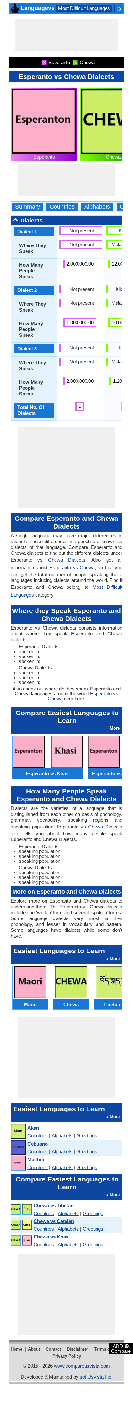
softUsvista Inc (95, 1377)
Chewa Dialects (66, 560)
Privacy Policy (66, 1356)
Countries (62, 206)
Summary (27, 206)
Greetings (87, 1135)
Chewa (113, 157)
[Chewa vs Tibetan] (21, 1209)
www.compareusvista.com (82, 1366)
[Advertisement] (66, 35)
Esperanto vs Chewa (72, 567)
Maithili (35, 1159)
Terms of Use (107, 1349)
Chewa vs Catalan (54, 1221)
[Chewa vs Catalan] (21, 1225)
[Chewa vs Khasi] (21, 1240)
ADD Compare (121, 1348)
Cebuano (37, 1143)
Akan (33, 1128)
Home (16, 1349)
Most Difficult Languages (84, 8)
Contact (53, 1349)
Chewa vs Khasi (52, 1236)
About (34, 1349)
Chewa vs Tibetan (54, 1205)
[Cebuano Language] (18, 1148)
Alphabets (97, 206)
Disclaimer (77, 1349)
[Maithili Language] (18, 1163)
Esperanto (44, 157)
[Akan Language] (18, 1132)
